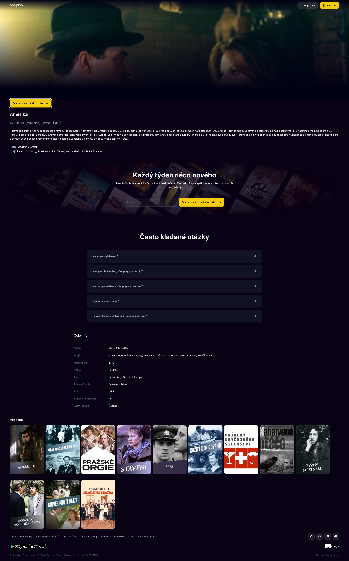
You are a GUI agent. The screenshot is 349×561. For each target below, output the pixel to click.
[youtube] (336, 536)
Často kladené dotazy (21, 536)
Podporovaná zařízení (46, 536)
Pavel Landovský (26, 151)
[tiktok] (327, 536)
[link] (27, 449)
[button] (201, 202)
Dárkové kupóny (88, 536)
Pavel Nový (43, 151)
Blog (130, 536)
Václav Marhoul (74, 151)
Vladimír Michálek (28, 146)
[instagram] (319, 536)
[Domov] (16, 5)
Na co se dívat (69, 536)
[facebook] (311, 536)
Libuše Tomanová (94, 151)
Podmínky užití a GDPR (113, 536)
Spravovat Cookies (146, 536)
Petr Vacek (58, 151)
